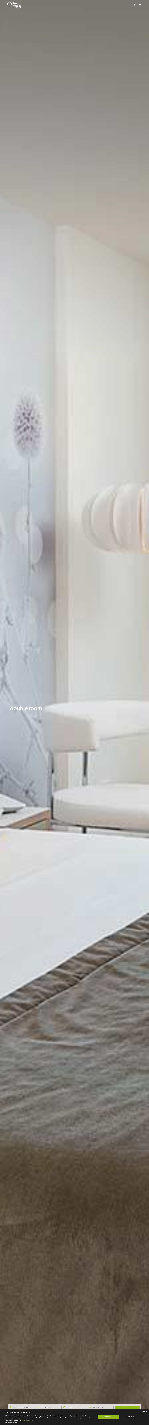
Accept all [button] (108, 1417)
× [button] (146, 1412)
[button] (49, 1422)
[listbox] (143, 1412)
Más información (27, 1420)
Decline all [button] (131, 1417)
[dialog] (74, 1417)
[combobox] (129, 5)
